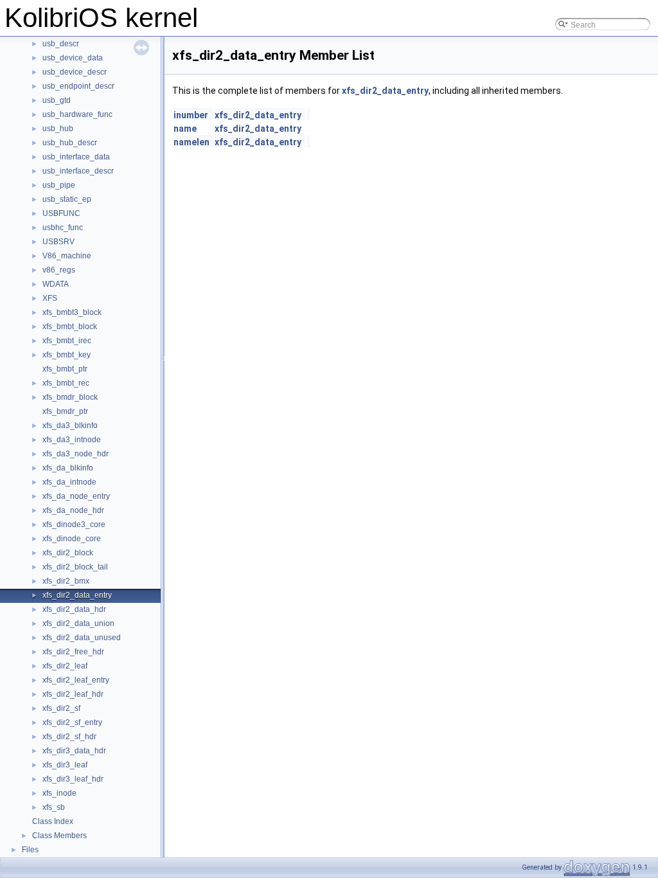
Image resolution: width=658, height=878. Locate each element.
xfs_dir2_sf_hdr (69, 736)
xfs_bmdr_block (70, 397)
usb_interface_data (76, 156)
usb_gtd (56, 100)
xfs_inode (59, 793)
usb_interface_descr (78, 170)
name (185, 128)
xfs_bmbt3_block (72, 312)
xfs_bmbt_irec (66, 340)
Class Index (52, 821)
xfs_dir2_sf (61, 708)
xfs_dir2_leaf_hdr (72, 694)
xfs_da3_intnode (71, 439)
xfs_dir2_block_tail (75, 566)
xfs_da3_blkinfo (70, 425)
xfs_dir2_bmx (65, 581)
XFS (49, 298)
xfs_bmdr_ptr (65, 411)
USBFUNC (61, 213)
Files (30, 849)
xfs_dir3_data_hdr (74, 750)
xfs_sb (53, 807)
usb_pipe (58, 185)
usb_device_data (72, 57)
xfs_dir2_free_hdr (73, 651)
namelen (191, 142)
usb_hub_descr (69, 142)
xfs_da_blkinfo (67, 467)
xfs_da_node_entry (76, 496)
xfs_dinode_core (71, 538)
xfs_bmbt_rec (65, 383)
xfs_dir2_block (67, 552)
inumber (190, 115)
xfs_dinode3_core (73, 524)
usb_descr (60, 43)
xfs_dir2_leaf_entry (75, 680)
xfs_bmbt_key (66, 354)
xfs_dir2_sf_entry (72, 722)
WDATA (55, 284)
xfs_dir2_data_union (78, 623)
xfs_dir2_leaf (64, 665)
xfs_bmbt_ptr (64, 368)
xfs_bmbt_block (69, 326)
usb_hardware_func (77, 114)
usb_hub (57, 128)
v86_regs (58, 269)
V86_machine (66, 255)
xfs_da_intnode (69, 482)
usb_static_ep (66, 199)
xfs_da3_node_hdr (75, 453)
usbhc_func (62, 227)
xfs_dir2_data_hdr (74, 609)
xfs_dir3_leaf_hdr (72, 779)
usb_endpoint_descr (78, 86)
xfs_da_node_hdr (73, 510)
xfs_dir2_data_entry (77, 595)
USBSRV (58, 241)
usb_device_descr (74, 71)
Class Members (59, 835)
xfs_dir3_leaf (64, 764)
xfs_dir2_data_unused (81, 637)
